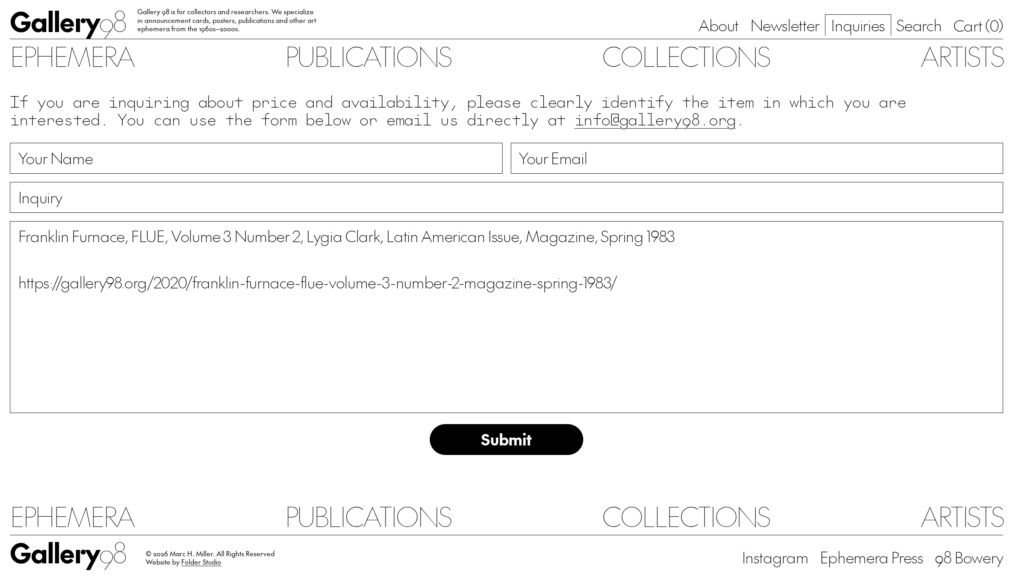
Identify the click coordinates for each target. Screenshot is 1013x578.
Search (918, 25)
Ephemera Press (871, 557)
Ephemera (72, 55)
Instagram (775, 557)
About (718, 25)
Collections (686, 55)
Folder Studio (201, 562)
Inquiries (858, 25)
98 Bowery (969, 557)
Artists (961, 55)
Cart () (978, 25)
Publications (368, 55)
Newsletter (785, 25)
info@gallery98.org (655, 119)
